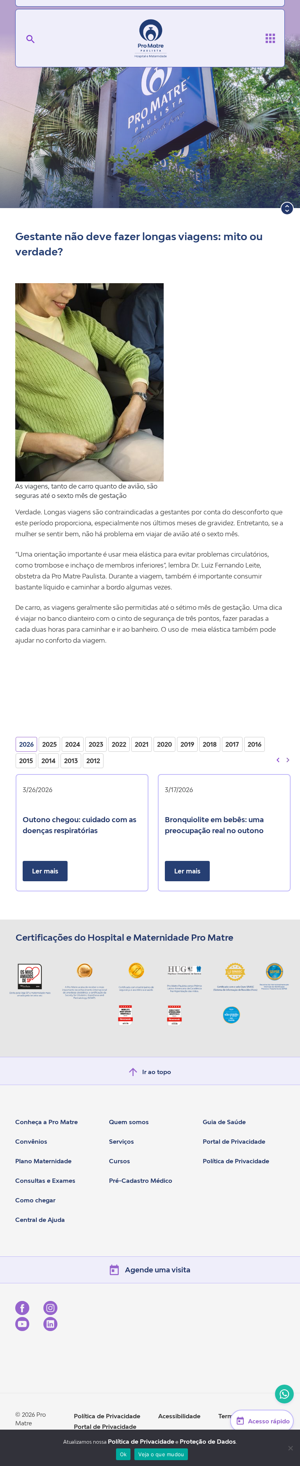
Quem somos (129, 1121)
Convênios (31, 1141)
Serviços (121, 1141)
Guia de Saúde (224, 1121)
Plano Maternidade (43, 1160)
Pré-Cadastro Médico (140, 1180)
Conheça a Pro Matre (46, 1121)
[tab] (26, 744)
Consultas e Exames (45, 1180)
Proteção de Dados (208, 1441)
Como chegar (35, 1200)
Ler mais (45, 871)
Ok (123, 1454)
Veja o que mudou (161, 1454)
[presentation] (278, 759)
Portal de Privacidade (234, 1141)
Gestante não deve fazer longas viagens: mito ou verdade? (139, 244)
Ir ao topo (156, 1071)
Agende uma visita (157, 1269)
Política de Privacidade (236, 1160)
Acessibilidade (179, 1415)
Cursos (119, 1160)
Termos (229, 1415)
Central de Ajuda (40, 1219)
